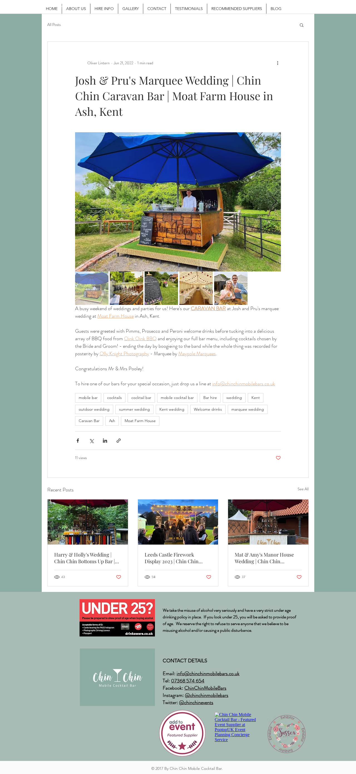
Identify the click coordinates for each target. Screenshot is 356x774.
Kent (255, 397)
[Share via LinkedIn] (105, 440)
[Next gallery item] (274, 202)
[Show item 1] (91, 288)
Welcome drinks (208, 409)
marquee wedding (247, 409)
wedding (234, 397)
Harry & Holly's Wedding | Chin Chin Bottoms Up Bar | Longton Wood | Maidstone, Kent (84, 558)
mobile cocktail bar (177, 397)
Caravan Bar (89, 420)
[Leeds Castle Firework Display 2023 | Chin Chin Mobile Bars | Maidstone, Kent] (178, 522)
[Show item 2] (126, 288)
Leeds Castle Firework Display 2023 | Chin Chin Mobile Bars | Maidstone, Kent (178, 558)
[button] (301, 25)
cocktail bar (141, 397)
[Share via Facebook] (77, 440)
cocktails (114, 397)
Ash (112, 420)
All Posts (54, 24)
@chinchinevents (196, 702)
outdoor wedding (94, 409)
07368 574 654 (187, 680)
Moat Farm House (140, 420)
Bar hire (210, 397)
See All (303, 489)
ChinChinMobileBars (205, 688)
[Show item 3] (161, 288)
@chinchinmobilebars (206, 695)
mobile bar (88, 397)
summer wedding (134, 409)
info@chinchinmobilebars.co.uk (208, 673)
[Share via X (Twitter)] (91, 440)
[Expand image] (178, 201)
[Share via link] (118, 440)
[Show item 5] (231, 288)
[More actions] (277, 63)
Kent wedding (171, 409)
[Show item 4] (196, 288)
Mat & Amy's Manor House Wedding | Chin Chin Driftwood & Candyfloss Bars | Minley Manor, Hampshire (267, 558)
